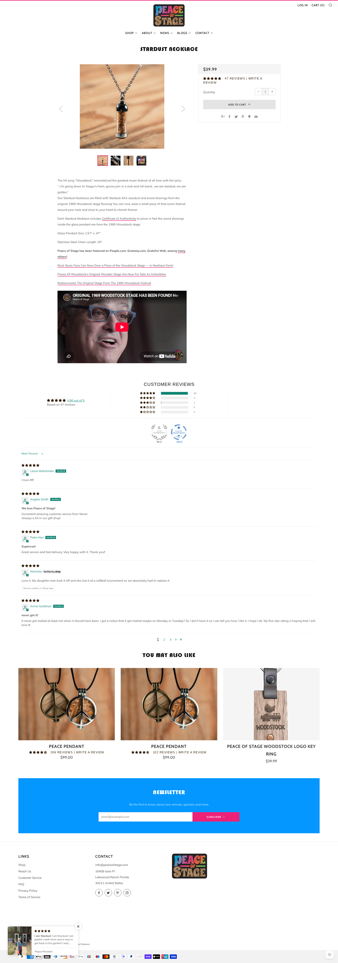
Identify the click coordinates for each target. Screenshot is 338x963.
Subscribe (214, 816)
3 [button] (170, 639)
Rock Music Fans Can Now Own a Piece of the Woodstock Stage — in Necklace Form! (115, 265)
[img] (30, 465)
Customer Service (30, 878)
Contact (202, 33)
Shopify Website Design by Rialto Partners (67, 944)
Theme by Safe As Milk (30, 944)
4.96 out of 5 (75, 400)
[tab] (102, 160)
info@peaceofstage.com (111, 865)
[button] (212, 78)
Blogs (182, 33)
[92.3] (159, 432)
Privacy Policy (27, 890)
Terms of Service (29, 897)
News (164, 33)
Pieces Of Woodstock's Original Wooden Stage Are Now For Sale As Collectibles (112, 274)
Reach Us (24, 871)
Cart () (318, 5)
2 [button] (164, 639)
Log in (303, 5)
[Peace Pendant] (66, 704)
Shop (129, 33)
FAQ (21, 884)
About (147, 33)
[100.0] (179, 432)
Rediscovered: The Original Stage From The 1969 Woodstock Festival (104, 283)
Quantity (209, 92)
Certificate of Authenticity (119, 218)
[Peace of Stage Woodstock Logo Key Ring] (271, 704)
